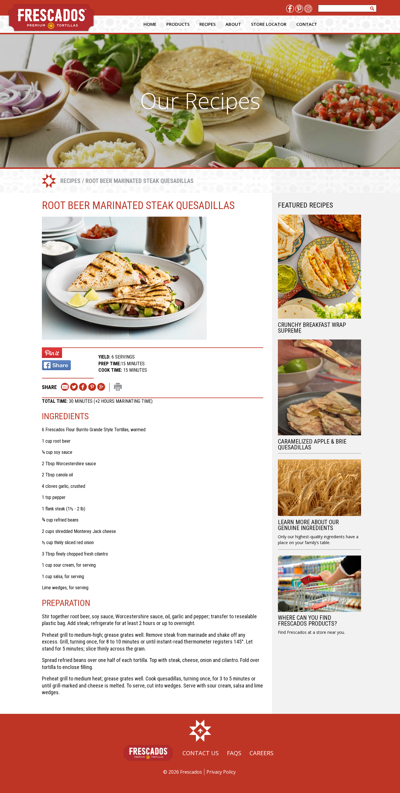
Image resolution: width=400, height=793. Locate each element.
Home (149, 24)
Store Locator (268, 24)
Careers (261, 753)
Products (177, 24)
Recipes (207, 24)
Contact (306, 24)
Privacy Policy (221, 772)
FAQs (234, 753)
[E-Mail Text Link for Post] (65, 387)
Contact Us (200, 753)
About (233, 24)
